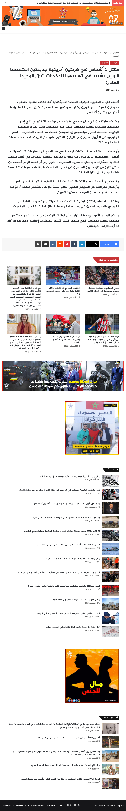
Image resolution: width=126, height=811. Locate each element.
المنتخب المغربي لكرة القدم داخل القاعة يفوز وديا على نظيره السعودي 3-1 (63, 291)
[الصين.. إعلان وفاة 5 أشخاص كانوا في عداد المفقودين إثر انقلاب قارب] (110, 549)
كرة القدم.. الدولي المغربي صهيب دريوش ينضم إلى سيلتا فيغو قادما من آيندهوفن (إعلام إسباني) (103, 339)
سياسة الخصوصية (36, 805)
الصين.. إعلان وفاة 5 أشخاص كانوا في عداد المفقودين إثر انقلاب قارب (67, 545)
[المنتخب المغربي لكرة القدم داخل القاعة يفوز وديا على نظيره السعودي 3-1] (63, 275)
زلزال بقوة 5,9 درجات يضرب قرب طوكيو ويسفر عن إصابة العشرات (70, 476)
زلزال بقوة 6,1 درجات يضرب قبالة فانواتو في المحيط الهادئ (73, 627)
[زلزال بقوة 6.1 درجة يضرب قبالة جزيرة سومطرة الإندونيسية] (110, 563)
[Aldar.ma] (63, 16)
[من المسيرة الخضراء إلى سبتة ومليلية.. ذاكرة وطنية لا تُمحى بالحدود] (63, 324)
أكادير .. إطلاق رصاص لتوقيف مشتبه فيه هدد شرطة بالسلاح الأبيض (68, 613)
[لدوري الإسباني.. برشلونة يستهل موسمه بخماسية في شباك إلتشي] (102, 275)
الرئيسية (113, 53)
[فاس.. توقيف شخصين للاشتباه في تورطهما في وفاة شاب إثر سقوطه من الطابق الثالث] (110, 494)
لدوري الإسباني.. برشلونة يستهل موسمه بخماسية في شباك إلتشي (103, 289)
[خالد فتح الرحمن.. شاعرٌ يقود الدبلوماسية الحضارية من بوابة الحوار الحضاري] (110, 769)
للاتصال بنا (50, 805)
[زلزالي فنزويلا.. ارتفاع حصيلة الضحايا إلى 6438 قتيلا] (110, 604)
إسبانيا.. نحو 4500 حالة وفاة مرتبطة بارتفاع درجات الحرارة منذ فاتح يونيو (66, 517)
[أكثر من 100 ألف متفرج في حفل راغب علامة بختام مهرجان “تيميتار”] (110, 742)
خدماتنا (60, 805)
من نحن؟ (7, 805)
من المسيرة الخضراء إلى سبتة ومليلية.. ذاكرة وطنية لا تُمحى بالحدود (66, 339)
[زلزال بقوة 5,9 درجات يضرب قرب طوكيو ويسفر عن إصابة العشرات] (110, 481)
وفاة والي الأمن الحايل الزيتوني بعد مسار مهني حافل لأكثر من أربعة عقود (66, 504)
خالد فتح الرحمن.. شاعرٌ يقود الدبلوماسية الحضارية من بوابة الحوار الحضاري (65, 765)
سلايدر (105, 63)
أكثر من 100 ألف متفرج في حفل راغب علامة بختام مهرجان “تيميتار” (69, 738)
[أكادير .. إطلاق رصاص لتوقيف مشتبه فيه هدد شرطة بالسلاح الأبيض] (110, 618)
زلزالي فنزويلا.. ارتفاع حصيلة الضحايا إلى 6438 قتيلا (76, 600)
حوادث (104, 53)
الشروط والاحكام (19, 805)
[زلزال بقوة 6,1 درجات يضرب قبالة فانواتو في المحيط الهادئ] (110, 631)
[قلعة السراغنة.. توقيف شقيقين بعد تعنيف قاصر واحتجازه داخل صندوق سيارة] (110, 590)
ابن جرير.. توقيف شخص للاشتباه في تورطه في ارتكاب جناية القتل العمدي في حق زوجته (58, 572)
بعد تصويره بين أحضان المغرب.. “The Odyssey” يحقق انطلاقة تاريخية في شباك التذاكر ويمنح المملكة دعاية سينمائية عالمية (56, 753)
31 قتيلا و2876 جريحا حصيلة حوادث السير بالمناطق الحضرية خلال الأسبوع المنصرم (62, 531)
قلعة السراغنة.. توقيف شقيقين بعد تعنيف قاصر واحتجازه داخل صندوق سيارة (64, 586)
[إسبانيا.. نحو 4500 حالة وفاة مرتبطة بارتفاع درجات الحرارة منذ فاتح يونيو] (110, 522)
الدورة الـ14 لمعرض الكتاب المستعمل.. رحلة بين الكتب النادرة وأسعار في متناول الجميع (60, 779)
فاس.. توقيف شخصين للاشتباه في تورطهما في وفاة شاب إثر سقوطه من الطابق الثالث (59, 490)
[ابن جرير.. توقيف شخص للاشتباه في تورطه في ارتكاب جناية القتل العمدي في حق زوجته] (110, 576)
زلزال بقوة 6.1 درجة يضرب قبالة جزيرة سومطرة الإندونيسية (73, 558)
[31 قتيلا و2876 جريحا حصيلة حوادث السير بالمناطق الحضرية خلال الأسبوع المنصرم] (110, 535)
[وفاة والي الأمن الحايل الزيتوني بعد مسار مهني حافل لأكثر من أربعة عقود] (110, 508)
